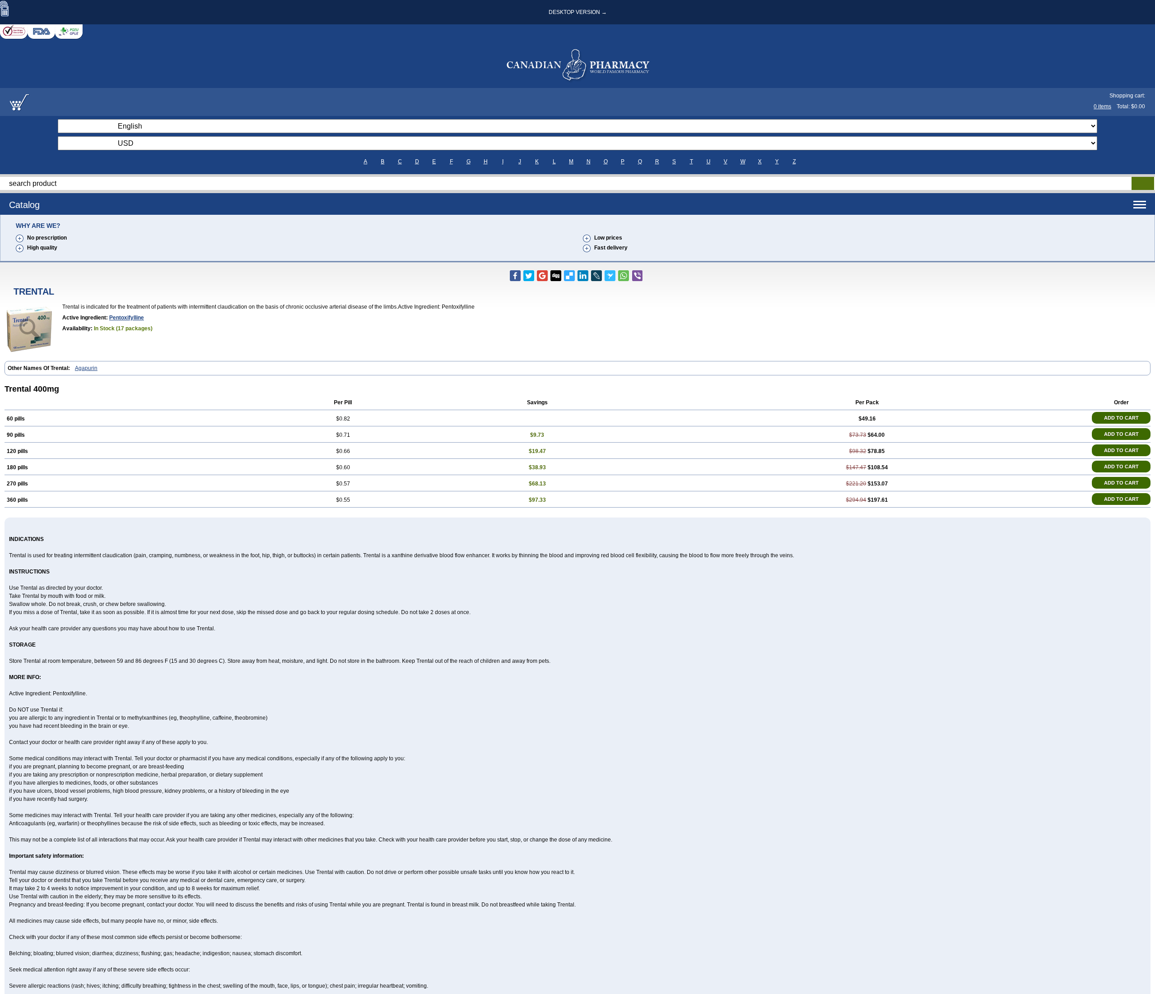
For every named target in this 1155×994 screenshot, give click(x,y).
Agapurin (86, 368)
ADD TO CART (1121, 418)
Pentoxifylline (126, 317)
